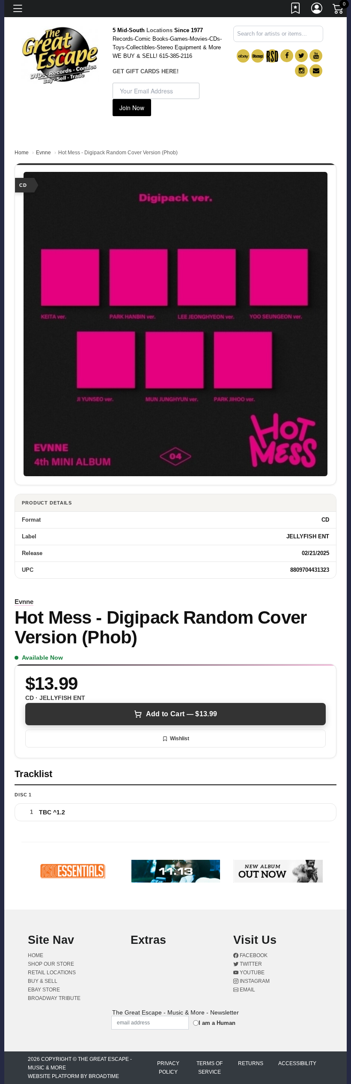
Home (22, 153)
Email (246, 990)
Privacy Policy (168, 1067)
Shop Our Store (51, 964)
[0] (338, 10)
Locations (159, 30)
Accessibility (297, 1063)
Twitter (250, 964)
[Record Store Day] (272, 55)
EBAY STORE (44, 990)
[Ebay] (243, 55)
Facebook (253, 955)
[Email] (316, 70)
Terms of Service (209, 1067)
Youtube (251, 973)
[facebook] (287, 55)
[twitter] (301, 55)
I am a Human (217, 1023)
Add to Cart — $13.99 (181, 714)
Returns (250, 1063)
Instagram (254, 981)
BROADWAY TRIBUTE (54, 998)
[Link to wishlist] (296, 9)
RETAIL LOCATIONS (52, 973)
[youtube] (316, 55)
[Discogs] (257, 55)
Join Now (131, 107)
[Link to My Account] (317, 9)
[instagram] (301, 70)
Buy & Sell (42, 981)
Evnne (43, 153)
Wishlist (179, 739)
